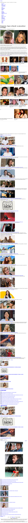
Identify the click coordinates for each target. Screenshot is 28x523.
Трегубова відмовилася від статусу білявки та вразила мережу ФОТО (9, 332)
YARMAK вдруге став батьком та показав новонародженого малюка (8, 243)
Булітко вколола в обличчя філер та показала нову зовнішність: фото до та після (11, 496)
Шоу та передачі (4, 16)
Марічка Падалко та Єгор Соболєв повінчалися (6, 287)
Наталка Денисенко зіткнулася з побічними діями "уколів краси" (9, 490)
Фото (2, 21)
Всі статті (3, 3)
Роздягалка (12, 309)
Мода (2, 7)
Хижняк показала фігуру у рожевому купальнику (7, 502)
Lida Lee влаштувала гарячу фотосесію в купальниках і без (7, 509)
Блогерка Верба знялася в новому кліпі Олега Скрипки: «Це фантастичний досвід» (10, 357)
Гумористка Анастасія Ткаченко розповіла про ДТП (6, 321)
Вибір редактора (4, 405)
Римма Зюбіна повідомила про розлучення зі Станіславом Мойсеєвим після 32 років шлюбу (11, 275)
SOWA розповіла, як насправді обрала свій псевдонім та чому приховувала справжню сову (11, 401)
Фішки (2, 9)
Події (2, 4)
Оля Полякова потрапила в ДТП (5, 381)
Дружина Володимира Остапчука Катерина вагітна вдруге (7, 396)
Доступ (3, 11)
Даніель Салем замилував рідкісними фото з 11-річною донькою (8, 145)
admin (6, 309)
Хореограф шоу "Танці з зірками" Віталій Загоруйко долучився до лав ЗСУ (9, 402)
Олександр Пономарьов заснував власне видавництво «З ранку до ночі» (11, 374)
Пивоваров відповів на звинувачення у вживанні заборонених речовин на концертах (11, 198)
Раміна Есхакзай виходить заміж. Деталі (6, 388)
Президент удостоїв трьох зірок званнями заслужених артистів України (9, 253)
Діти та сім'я (3, 5)
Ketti (6, 147)
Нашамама (3, 12)
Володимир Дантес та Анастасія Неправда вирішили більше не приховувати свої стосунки (11, 167)
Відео (2, 22)
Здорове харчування (4, 13)
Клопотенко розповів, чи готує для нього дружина (6, 156)
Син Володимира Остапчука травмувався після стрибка (7, 397)
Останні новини (3, 390)
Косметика (3, 8)
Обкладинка (3, 17)
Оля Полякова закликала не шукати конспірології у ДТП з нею (8, 264)
